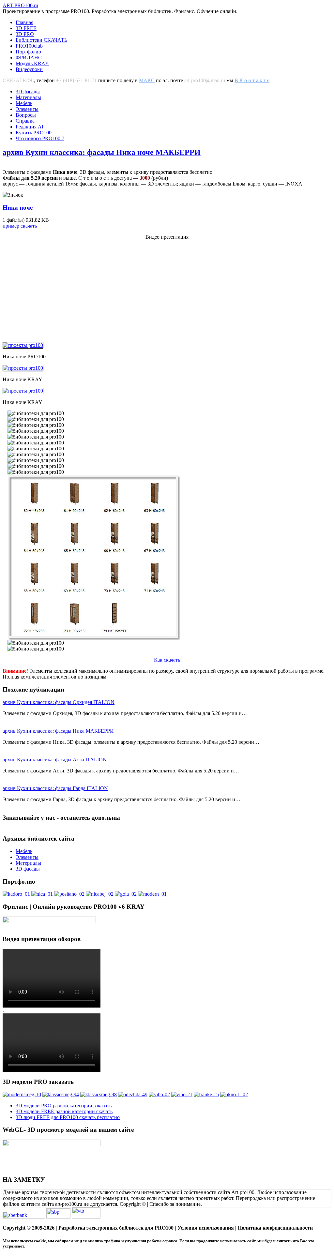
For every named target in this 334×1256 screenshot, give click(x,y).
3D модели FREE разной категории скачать (64, 1111)
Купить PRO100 (34, 132)
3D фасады (28, 91)
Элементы (27, 109)
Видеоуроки (29, 69)
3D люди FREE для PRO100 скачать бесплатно (68, 1117)
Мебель (24, 103)
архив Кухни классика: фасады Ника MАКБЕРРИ (58, 731)
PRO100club (29, 46)
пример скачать (20, 226)
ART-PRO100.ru (20, 5)
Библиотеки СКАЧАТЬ (41, 40)
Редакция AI (29, 126)
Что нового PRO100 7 (40, 138)
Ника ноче (18, 207)
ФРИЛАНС (29, 57)
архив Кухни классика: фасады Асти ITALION (55, 759)
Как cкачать (167, 660)
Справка (25, 121)
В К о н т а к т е (252, 80)
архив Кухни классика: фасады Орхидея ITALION (58, 702)
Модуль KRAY (32, 63)
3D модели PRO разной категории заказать (64, 1105)
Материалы (28, 97)
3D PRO (25, 34)
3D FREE (26, 28)
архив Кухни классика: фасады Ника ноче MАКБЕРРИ (102, 152)
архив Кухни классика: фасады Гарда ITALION (55, 788)
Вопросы (26, 115)
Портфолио (28, 51)
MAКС (147, 80)
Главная (24, 22)
